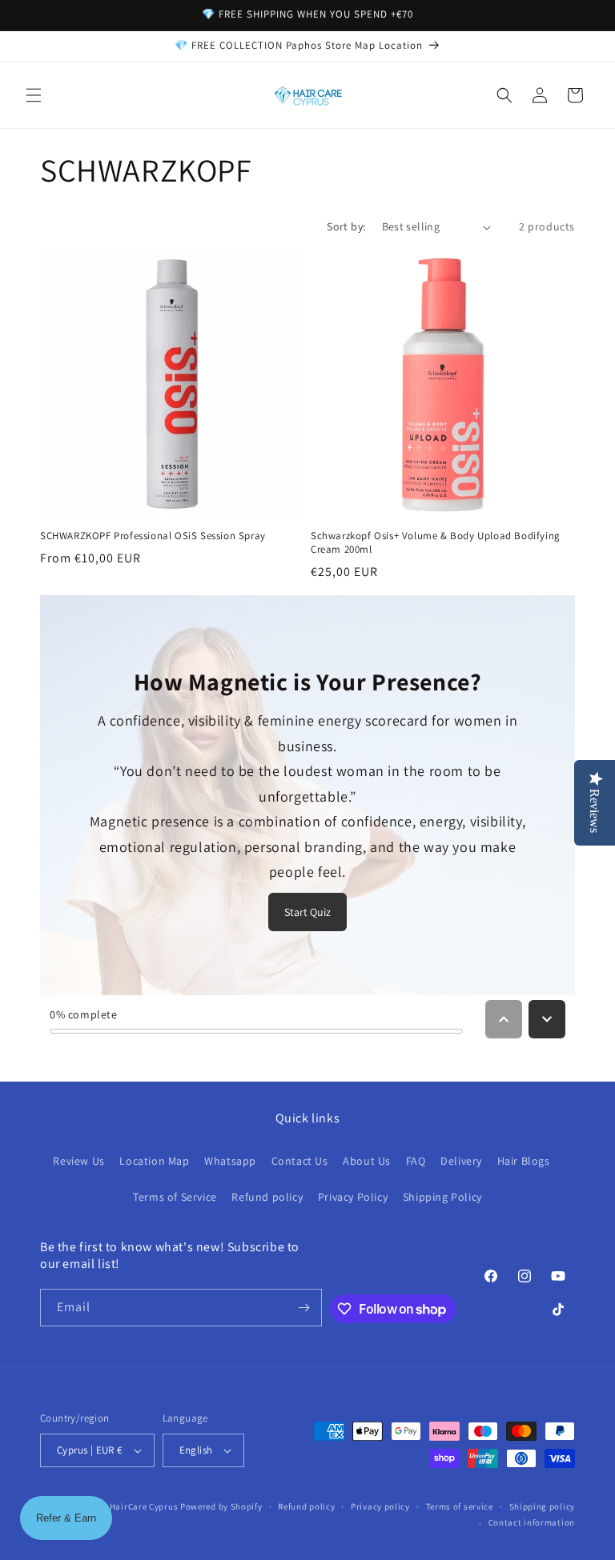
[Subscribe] (303, 1307)
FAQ (416, 1161)
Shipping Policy (442, 1197)
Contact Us (299, 1161)
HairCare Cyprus (144, 1506)
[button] (33, 95)
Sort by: (346, 226)
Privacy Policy (353, 1197)
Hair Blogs (523, 1161)
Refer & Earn (66, 1518)
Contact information (531, 1522)
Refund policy (267, 1197)
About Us (367, 1161)
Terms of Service (175, 1197)
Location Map (154, 1161)
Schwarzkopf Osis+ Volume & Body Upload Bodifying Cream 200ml (436, 543)
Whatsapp (230, 1161)
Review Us (78, 1161)
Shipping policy (542, 1506)
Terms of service (459, 1506)
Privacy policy (380, 1506)
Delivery (461, 1161)
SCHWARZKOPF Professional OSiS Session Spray (153, 536)
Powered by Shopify (221, 1506)
